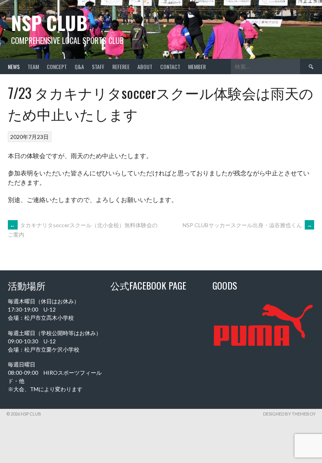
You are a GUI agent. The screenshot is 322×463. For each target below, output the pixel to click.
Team (33, 66)
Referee (121, 66)
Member (197, 66)
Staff (98, 66)
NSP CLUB (49, 22)
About (144, 66)
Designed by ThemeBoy (289, 413)
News (14, 66)
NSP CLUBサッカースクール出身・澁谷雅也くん (247, 225)
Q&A (79, 66)
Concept (57, 66)
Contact (170, 66)
